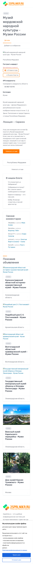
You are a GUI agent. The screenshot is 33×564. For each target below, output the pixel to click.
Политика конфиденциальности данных (14, 550)
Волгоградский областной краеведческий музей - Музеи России (16, 350)
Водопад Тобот (13, 230)
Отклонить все (16, 560)
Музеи (6, 13)
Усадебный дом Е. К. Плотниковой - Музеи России (15, 317)
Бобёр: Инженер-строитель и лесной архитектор (15, 202)
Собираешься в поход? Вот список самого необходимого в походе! (16, 189)
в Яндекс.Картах (13, 75)
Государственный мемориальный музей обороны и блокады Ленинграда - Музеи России (15, 386)
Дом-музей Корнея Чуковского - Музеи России (14, 482)
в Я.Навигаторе (12, 70)
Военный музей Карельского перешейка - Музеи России (14, 435)
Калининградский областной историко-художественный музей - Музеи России (15, 284)
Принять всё (16, 555)
